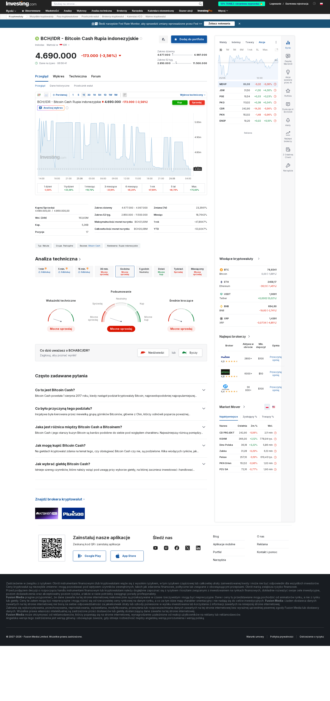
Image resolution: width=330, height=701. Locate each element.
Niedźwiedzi (156, 352)
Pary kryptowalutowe (67, 16)
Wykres (58, 76)
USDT (227, 294)
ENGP (222, 120)
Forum (96, 76)
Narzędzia (219, 559)
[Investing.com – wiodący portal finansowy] (21, 3)
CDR (221, 108)
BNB (226, 306)
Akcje (262, 42)
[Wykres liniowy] (46, 95)
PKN (221, 114)
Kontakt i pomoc (267, 552)
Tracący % (268, 416)
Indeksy (236, 42)
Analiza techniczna (56, 259)
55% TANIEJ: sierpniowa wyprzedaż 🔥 (242, 3)
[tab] (44, 271)
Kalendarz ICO (134, 16)
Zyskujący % (250, 416)
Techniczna (78, 76)
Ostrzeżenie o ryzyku (312, 636)
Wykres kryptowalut (156, 16)
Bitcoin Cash (94, 246)
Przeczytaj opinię (276, 358)
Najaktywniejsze (228, 416)
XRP (226, 318)
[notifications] (314, 3)
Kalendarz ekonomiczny (161, 11)
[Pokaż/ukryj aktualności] (125, 95)
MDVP (222, 84)
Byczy (193, 352)
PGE (221, 96)
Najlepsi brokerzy (232, 336)
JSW (222, 90)
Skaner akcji (185, 11)
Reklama (262, 544)
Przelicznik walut (90, 16)
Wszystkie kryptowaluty (41, 16)
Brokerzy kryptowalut (113, 16)
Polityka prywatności (281, 636)
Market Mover (229, 407)
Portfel (217, 552)
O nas (260, 536)
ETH (226, 281)
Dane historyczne (60, 85)
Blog (216, 536)
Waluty (223, 42)
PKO (222, 102)
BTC (226, 269)
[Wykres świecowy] (39, 95)
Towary (249, 42)
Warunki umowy (255, 636)
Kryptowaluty (16, 16)
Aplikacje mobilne (224, 544)
